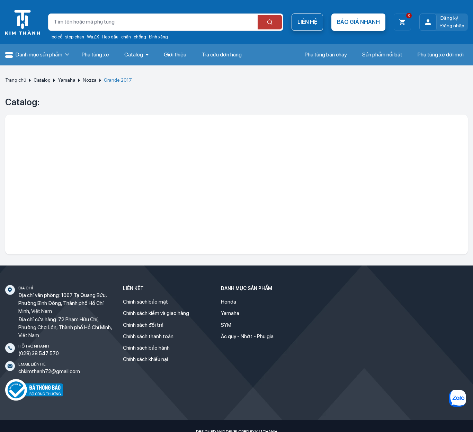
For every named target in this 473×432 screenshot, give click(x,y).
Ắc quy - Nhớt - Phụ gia (247, 336)
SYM (226, 325)
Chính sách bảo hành (146, 348)
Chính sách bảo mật (145, 302)
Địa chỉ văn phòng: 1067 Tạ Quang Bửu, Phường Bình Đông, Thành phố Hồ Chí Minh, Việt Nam (62, 303)
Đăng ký (449, 18)
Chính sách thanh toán (148, 336)
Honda (228, 302)
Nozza (90, 80)
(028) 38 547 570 (38, 353)
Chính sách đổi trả (143, 325)
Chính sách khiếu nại (145, 359)
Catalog (42, 80)
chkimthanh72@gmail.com (49, 371)
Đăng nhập (452, 25)
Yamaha (66, 80)
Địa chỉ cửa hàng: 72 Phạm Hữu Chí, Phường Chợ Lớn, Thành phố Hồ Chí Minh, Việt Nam (65, 327)
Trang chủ (15, 80)
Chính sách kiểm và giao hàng (156, 313)
